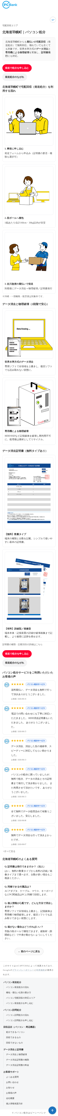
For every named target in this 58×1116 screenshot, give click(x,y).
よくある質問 (12, 1077)
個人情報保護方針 (14, 1103)
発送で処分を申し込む (17, 68)
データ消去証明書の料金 (17, 1065)
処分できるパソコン (15, 1032)
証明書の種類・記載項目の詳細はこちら (22, 644)
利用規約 (40, 970)
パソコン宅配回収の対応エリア (20, 998)
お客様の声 (11, 1093)
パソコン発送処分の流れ (17, 987)
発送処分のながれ (14, 77)
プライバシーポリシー (23, 970)
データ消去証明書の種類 (17, 1060)
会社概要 (10, 1098)
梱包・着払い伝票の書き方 (18, 992)
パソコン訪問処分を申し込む (19, 1020)
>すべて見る (8, 851)
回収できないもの (14, 1043)
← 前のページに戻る (29, 951)
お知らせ (10, 1087)
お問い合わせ (12, 1082)
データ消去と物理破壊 (16, 1054)
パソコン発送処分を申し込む (19, 1003)
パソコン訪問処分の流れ (17, 1015)
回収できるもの (13, 1037)
